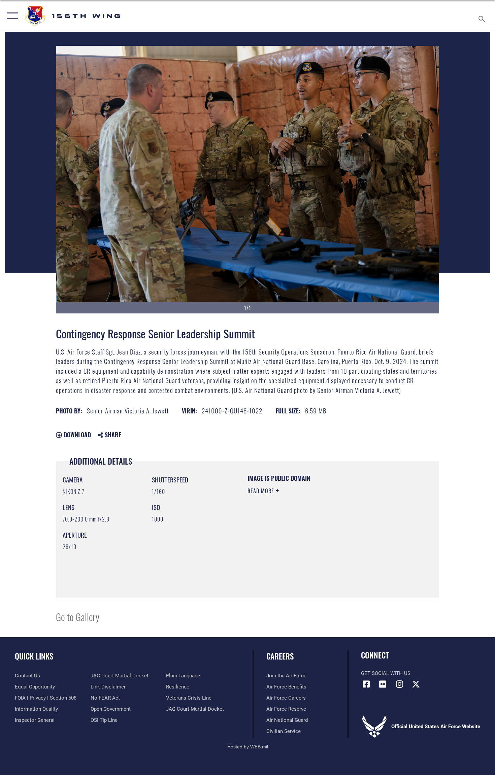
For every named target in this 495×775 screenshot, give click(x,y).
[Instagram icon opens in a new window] (399, 684)
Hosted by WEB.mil (247, 746)
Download (76, 434)
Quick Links (34, 656)
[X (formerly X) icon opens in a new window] (416, 684)
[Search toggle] (483, 16)
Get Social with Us (385, 673)
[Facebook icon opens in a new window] (366, 684)
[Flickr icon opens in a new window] (383, 684)
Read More (262, 491)
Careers (280, 656)
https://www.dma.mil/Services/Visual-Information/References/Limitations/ (326, 543)
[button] (11, 16)
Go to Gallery (77, 616)
